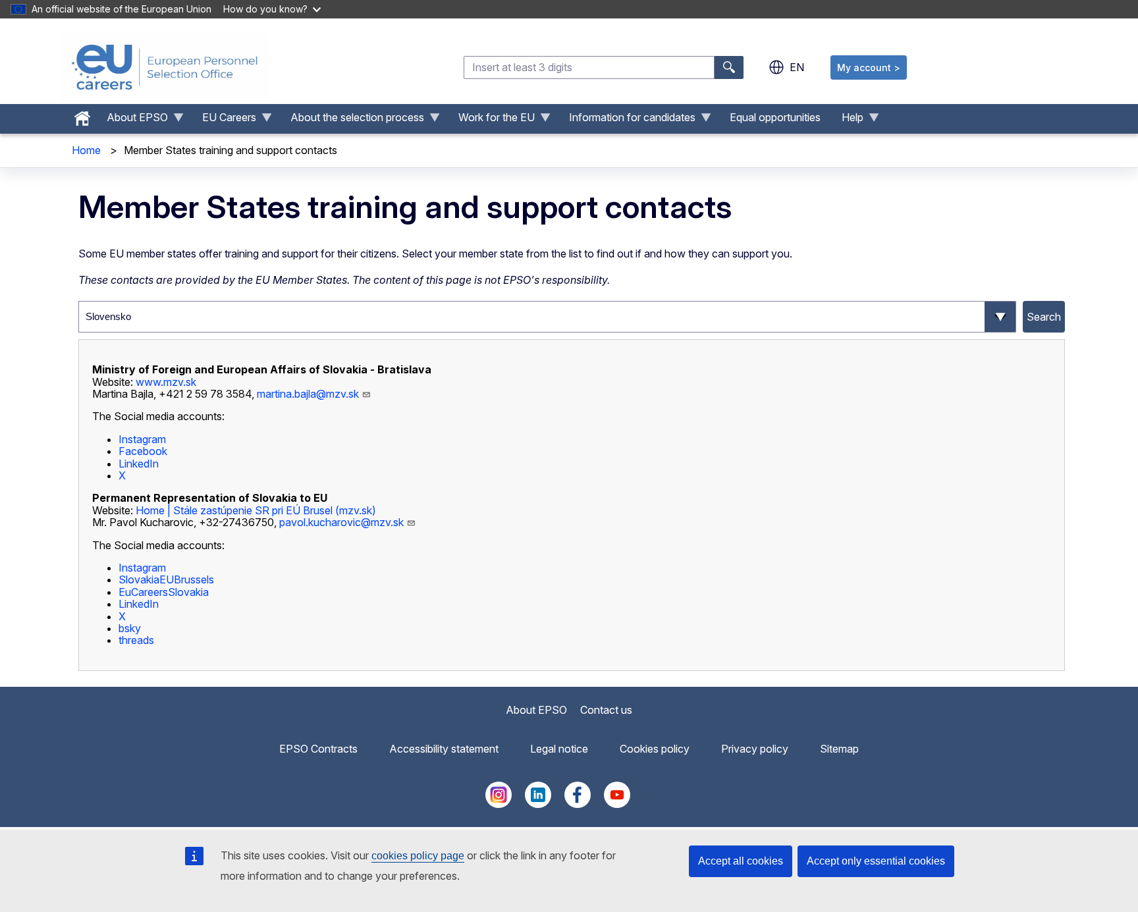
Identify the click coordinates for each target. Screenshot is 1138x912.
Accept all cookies (740, 861)
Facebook (143, 451)
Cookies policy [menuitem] (655, 748)
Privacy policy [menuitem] (754, 748)
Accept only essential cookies (876, 861)
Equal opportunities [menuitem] (775, 117)
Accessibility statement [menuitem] (444, 748)
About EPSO (536, 709)
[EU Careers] (164, 67)
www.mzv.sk (166, 382)
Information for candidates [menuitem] (626, 120)
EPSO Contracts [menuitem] (318, 748)
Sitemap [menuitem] (839, 748)
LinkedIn (139, 463)
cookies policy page (417, 855)
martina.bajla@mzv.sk (308, 393)
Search (1044, 316)
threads (136, 640)
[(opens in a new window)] (184, 640)
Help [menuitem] (847, 120)
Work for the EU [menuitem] (491, 120)
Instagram (142, 439)
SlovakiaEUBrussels (166, 579)
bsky (130, 628)
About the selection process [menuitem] (352, 120)
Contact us (606, 709)
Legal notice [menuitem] (559, 748)
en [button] (797, 67)
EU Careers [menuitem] (224, 120)
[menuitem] (82, 115)
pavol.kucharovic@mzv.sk (341, 522)
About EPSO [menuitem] (132, 120)
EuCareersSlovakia (164, 592)
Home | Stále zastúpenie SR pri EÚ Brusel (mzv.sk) (256, 510)
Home (86, 150)
